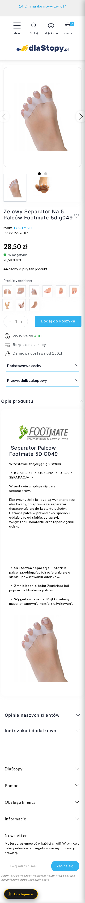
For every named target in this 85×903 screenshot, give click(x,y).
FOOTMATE (23, 228)
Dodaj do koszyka (58, 321)
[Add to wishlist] (76, 215)
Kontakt (42, 5)
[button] (34, 28)
